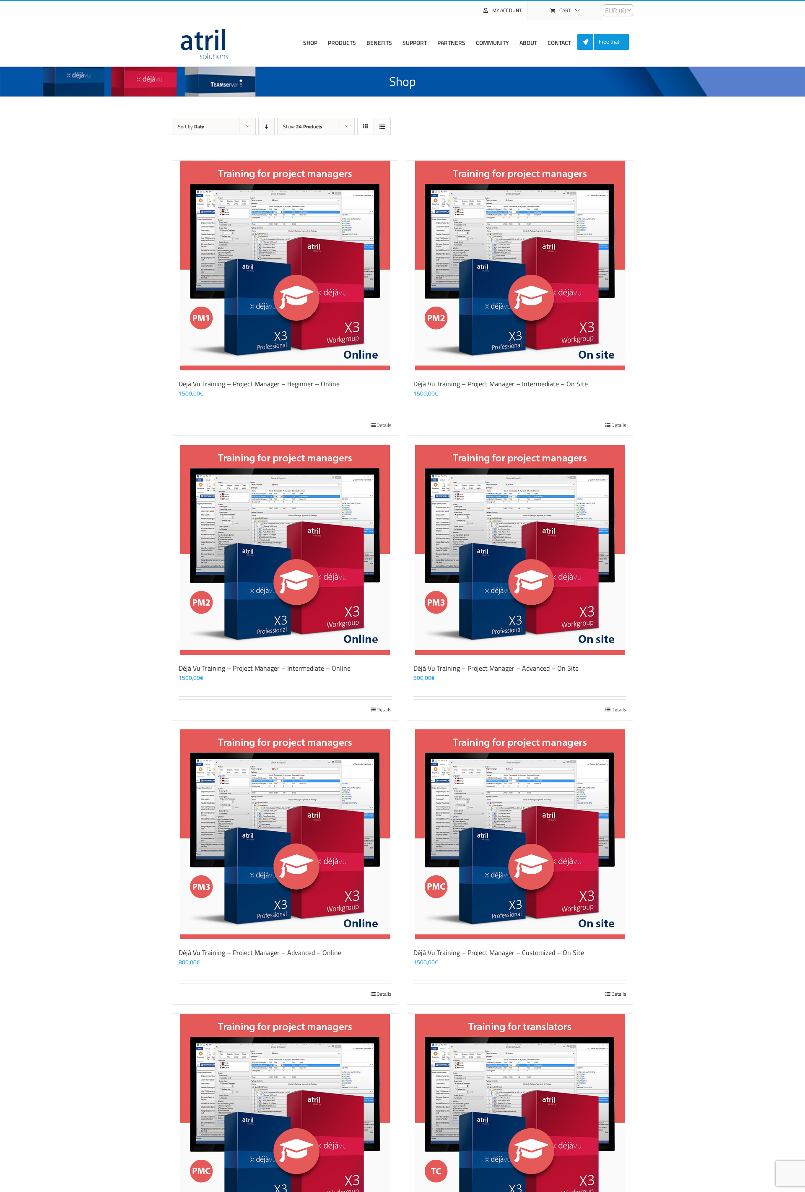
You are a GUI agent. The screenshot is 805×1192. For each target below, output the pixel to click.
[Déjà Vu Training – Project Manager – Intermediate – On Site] (520, 265)
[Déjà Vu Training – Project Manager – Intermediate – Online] (285, 550)
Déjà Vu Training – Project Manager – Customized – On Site (498, 952)
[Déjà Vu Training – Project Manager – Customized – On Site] (520, 834)
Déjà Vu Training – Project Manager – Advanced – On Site (496, 668)
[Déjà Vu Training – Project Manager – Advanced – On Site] (520, 550)
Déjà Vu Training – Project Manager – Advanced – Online (260, 952)
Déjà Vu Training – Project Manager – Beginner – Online (259, 384)
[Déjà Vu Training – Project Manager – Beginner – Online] (285, 265)
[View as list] (382, 126)
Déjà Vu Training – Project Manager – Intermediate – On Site (500, 384)
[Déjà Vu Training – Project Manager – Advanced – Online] (285, 834)
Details (384, 425)
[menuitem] (606, 42)
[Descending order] (266, 126)
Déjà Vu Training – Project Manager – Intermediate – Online (265, 668)
